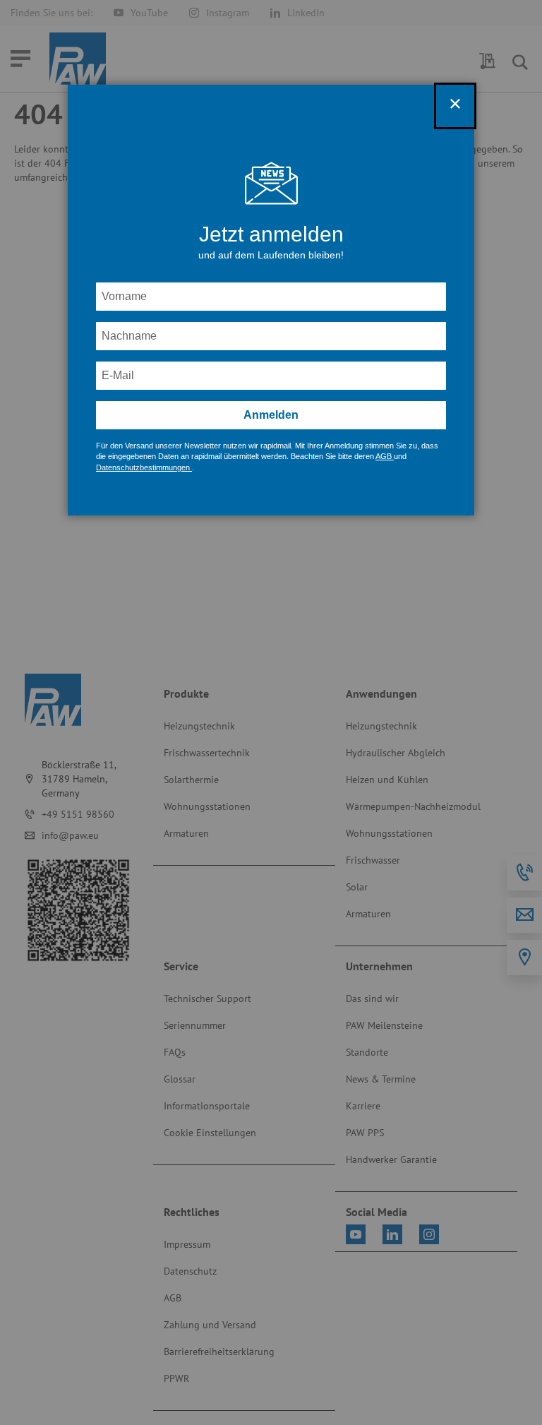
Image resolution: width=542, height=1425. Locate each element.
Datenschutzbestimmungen (144, 467)
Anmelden (271, 415)
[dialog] (271, 712)
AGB (384, 456)
